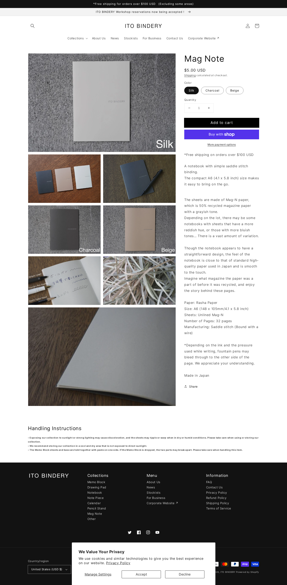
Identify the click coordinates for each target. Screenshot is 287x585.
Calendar (94, 503)
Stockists (153, 492)
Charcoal (212, 90)
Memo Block (96, 482)
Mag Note (94, 513)
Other (91, 519)
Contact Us (214, 487)
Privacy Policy (118, 563)
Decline (185, 574)
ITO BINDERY (228, 572)
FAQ (209, 482)
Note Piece (95, 498)
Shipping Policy (217, 503)
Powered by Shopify (247, 572)
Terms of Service (218, 508)
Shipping (190, 75)
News (151, 487)
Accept (141, 574)
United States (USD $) (46, 569)
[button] (32, 26)
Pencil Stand (96, 508)
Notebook (94, 492)
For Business (156, 498)
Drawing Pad (97, 487)
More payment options (222, 144)
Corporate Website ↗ (162, 503)
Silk (191, 90)
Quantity (190, 99)
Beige (234, 90)
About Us (153, 482)
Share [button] (193, 386)
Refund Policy (216, 498)
